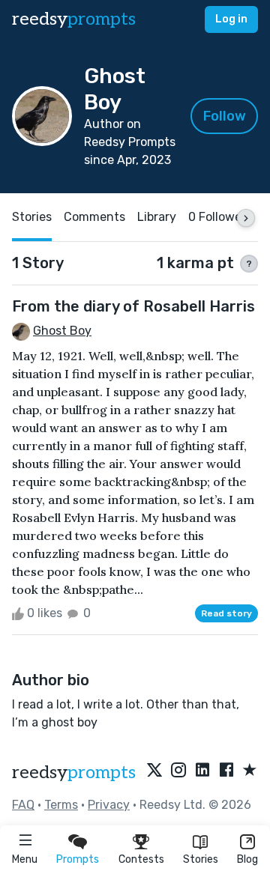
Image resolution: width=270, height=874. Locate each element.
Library (156, 217)
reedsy (74, 19)
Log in (231, 19)
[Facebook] (227, 771)
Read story (226, 613)
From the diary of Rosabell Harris (133, 306)
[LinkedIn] (203, 771)
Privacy (109, 805)
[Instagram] (179, 771)
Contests (141, 859)
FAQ (23, 805)
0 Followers (220, 217)
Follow (224, 116)
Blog (247, 859)
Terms (61, 805)
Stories (200, 859)
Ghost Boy (62, 331)
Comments (94, 217)
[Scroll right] (246, 218)
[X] (155, 771)
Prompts (77, 859)
